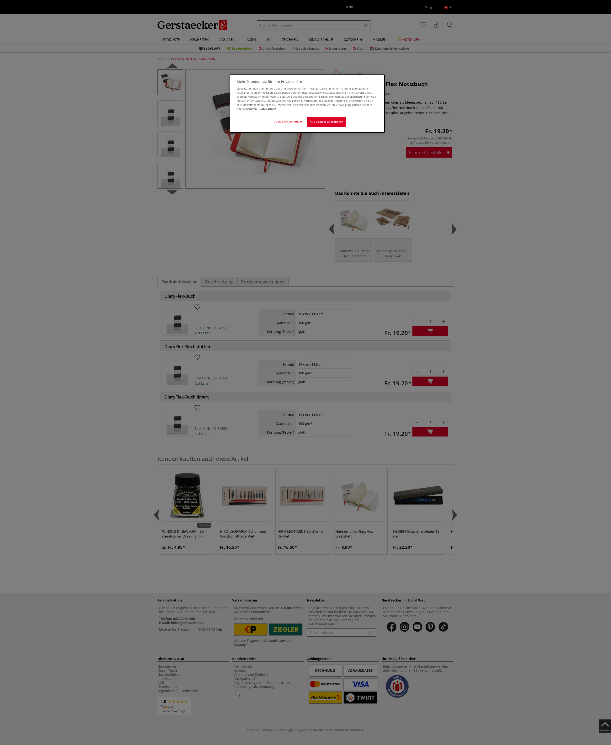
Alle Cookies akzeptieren (326, 121)
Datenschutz (267, 109)
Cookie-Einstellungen (288, 121)
